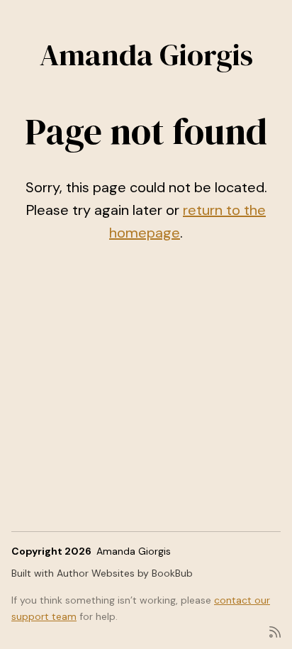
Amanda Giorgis (146, 54)
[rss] (275, 631)
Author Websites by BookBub (125, 573)
